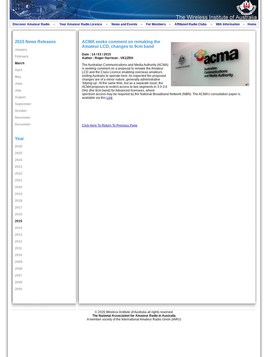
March (19, 63)
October (21, 111)
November (23, 117)
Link (110, 98)
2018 (18, 201)
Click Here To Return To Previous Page (109, 125)
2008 (18, 268)
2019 (18, 194)
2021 (18, 180)
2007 (18, 275)
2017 (18, 207)
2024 (18, 160)
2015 (18, 221)
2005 (18, 289)
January (21, 49)
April (18, 70)
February (22, 56)
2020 (18, 187)
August (20, 97)
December (23, 124)
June (18, 83)
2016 (18, 214)
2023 (18, 167)
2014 (18, 228)
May (18, 77)
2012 (18, 241)
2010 (18, 255)
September (23, 104)
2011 (18, 248)
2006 (18, 282)
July (18, 90)
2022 (18, 173)
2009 (18, 262)
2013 (18, 235)
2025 (18, 153)
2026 (18, 146)
